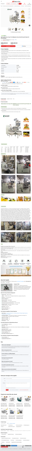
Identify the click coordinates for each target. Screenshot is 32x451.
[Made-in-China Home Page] (16, 1)
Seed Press (3, 442)
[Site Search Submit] (20, 4)
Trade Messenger (14, 445)
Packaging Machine (18, 426)
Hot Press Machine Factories (5, 440)
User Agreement (20, 448)
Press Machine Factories (15, 438)
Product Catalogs (12, 423)
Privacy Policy (28, 448)
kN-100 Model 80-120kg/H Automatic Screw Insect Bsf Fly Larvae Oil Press (19, 416)
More (1, 443)
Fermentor (2, 426)
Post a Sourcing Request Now (24, 389)
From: (4, 378)
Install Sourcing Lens (5, 446)
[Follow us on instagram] (28, 445)
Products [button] (8, 3)
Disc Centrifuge (14, 313)
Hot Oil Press (12, 440)
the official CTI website (20, 281)
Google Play (8, 445)
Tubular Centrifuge (19, 313)
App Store (3, 445)
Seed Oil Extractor (4, 434)
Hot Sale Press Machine (26, 440)
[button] (1, 1)
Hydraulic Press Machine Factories (6, 438)
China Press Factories (23, 438)
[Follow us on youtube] (29, 445)
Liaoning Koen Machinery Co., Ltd (7, 39)
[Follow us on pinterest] (30, 445)
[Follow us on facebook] (25, 445)
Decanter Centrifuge (9, 313)
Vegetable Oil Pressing (11, 434)
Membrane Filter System (11, 426)
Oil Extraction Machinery (18, 434)
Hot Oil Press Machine (18, 440)
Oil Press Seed (8, 442)
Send (7, 389)
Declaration (24, 448)
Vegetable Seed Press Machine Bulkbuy (16, 442)
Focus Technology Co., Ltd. (10, 448)
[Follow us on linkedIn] (22, 446)
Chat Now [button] (24, 46)
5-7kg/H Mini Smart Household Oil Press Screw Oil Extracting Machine (12, 404)
